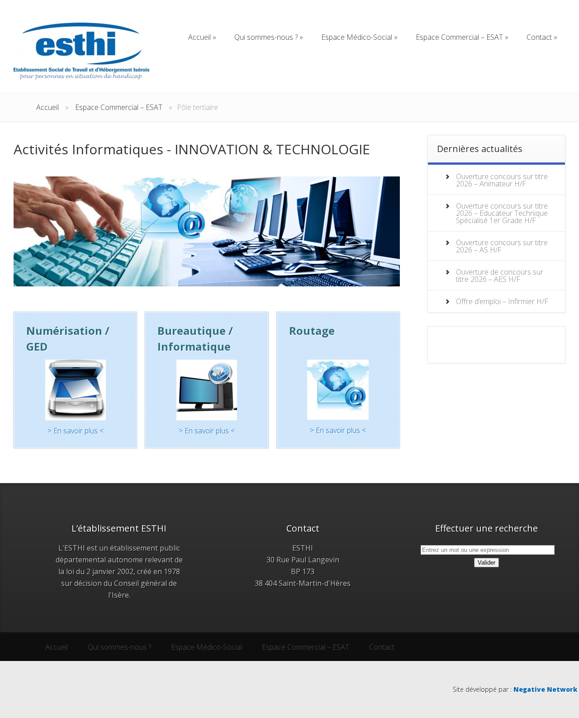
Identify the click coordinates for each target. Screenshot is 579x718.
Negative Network (545, 689)
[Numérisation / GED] (75, 390)
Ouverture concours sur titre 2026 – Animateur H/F (502, 180)
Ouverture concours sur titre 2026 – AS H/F (502, 246)
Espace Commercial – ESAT (118, 107)
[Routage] (338, 390)
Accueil (47, 107)
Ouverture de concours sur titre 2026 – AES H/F (499, 275)
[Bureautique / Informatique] (206, 390)
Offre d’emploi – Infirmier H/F (502, 301)
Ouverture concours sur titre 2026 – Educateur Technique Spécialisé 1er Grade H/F (502, 213)
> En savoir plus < (75, 431)
